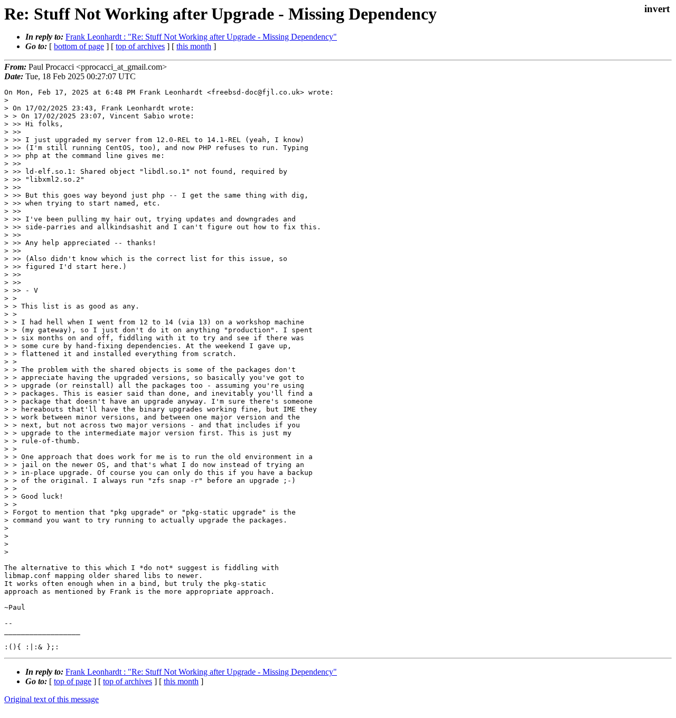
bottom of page (79, 46)
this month (193, 46)
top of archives (140, 46)
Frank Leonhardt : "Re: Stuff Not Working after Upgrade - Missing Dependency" (201, 36)
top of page (72, 681)
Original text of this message (51, 699)
